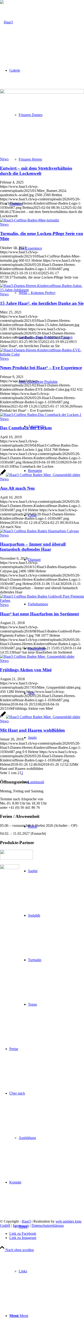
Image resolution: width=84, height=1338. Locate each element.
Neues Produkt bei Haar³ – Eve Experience (41, 367)
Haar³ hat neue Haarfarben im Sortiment (39, 613)
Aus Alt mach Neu (17, 488)
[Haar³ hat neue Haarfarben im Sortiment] (42, 601)
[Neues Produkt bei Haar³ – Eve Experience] (42, 354)
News (4, 159)
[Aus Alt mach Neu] (40, 475)
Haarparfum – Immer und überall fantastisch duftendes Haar (33, 547)
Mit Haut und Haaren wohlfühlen (32, 730)
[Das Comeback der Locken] (40, 415)
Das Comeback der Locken (26, 427)
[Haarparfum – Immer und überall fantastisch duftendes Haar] (39, 531)
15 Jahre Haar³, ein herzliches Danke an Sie (42, 303)
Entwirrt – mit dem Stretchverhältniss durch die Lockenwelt (36, 171)
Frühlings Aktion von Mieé (26, 669)
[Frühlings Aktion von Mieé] (37, 656)
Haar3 (26, 1221)
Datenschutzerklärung (48, 1226)
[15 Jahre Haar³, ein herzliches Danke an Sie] (42, 290)
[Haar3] (6, 22)
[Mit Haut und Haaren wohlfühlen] (40, 717)
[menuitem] (46, 604)
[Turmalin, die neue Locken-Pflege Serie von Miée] (29, 220)
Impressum (21, 1226)
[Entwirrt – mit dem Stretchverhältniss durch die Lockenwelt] (42, 92)
